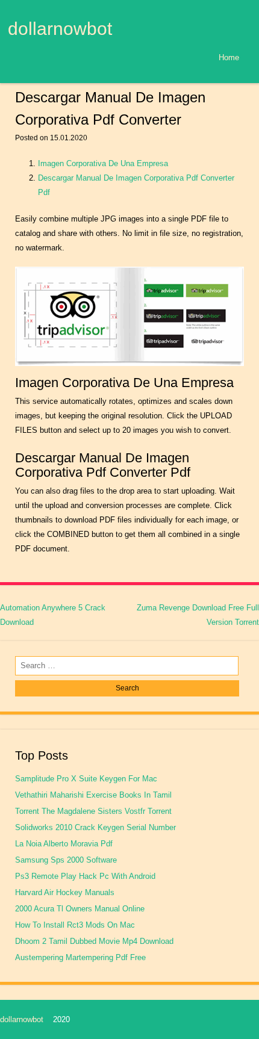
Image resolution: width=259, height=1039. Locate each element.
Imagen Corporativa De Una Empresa (103, 163)
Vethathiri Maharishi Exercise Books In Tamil (93, 794)
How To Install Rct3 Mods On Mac (75, 924)
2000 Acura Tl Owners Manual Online (80, 908)
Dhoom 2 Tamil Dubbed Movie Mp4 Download (94, 941)
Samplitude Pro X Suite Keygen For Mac (86, 778)
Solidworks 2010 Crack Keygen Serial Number (95, 827)
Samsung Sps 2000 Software (66, 859)
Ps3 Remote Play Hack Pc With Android (85, 876)
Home (229, 57)
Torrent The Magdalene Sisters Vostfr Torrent (93, 811)
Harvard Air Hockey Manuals (64, 892)
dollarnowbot (60, 28)
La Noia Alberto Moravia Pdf (64, 843)
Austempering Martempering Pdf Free (80, 957)
